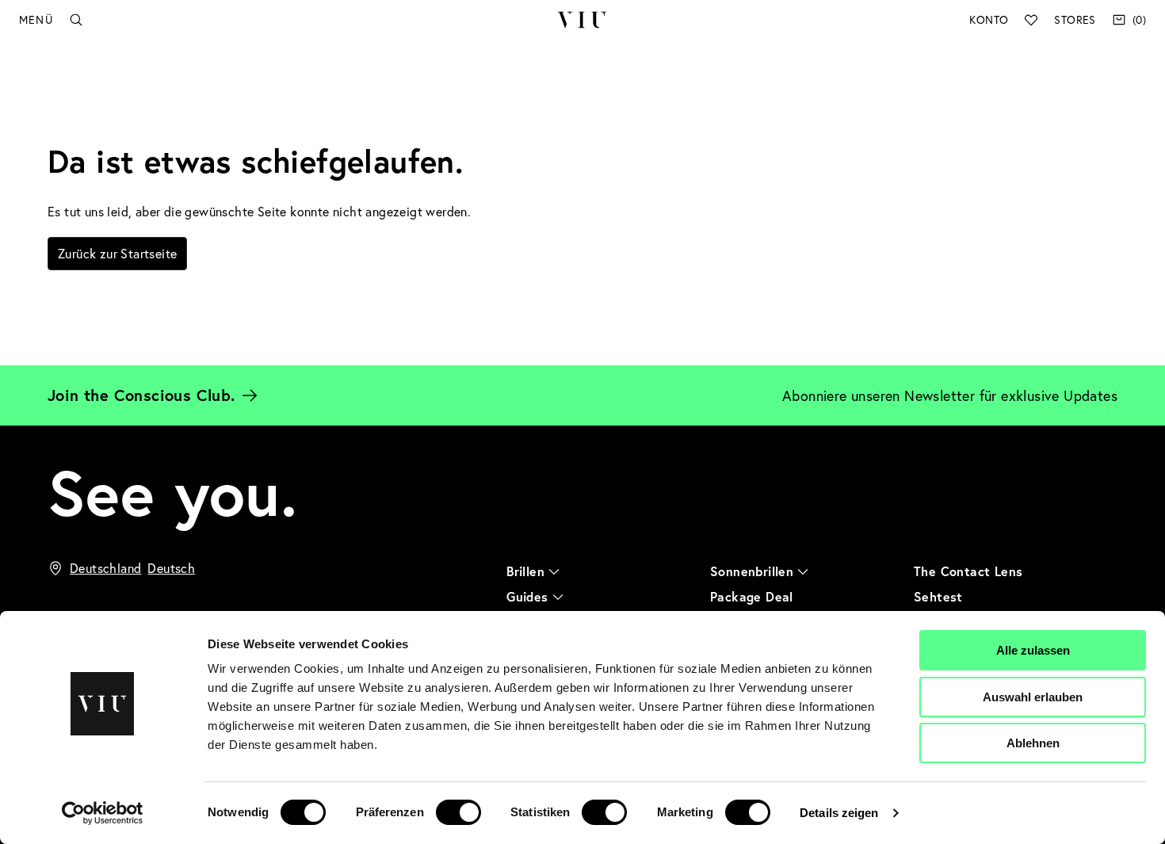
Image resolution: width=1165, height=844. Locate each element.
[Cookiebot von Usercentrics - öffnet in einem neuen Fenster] (102, 813)
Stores (1074, 19)
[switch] (458, 812)
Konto (988, 19)
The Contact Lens (968, 571)
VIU (582, 20)
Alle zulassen (1033, 650)
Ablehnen (1033, 743)
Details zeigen (839, 812)
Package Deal (751, 596)
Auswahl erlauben (1033, 697)
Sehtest (938, 596)
